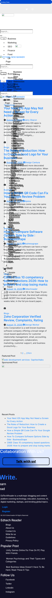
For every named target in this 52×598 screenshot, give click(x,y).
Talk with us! (26, 461)
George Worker (32, 324)
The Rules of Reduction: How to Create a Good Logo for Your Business (26, 154)
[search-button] (1, 35)
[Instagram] (32, 9)
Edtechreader (31, 289)
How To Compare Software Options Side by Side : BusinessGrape (23, 235)
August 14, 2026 (14, 289)
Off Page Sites (8, 61)
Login (5, 507)
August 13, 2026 (14, 324)
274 (28, 353)
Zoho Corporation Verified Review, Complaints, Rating (23, 318)
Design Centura (32, 162)
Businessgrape (31, 243)
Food (10, 54)
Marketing (12, 43)
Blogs (6, 147)
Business (12, 39)
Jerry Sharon (31, 120)
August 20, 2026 (14, 162)
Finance (11, 50)
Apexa (28, 201)
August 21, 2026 (14, 120)
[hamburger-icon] (3, 81)
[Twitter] (27, 9)
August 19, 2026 (14, 201)
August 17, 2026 (14, 243)
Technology (9, 105)
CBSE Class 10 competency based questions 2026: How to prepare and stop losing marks (26, 280)
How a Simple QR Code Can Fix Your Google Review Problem (26, 195)
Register (6, 511)
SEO (10, 47)
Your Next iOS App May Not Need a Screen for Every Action (23, 111)
